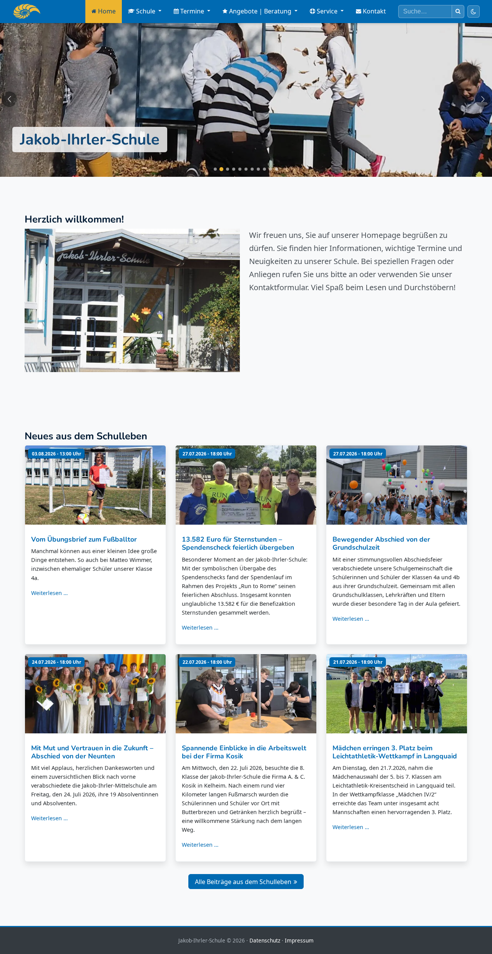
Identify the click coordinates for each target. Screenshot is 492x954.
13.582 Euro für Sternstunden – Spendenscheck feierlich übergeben (238, 543)
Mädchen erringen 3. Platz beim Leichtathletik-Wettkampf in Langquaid (394, 752)
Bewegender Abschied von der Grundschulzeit (381, 543)
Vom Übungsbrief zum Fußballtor (84, 539)
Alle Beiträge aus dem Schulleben (243, 882)
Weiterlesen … (49, 593)
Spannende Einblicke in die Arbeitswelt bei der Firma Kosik (244, 752)
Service (327, 11)
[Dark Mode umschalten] (473, 11)
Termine (192, 11)
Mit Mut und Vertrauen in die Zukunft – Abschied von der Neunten (92, 752)
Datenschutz (264, 940)
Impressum (299, 940)
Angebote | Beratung (260, 11)
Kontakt (374, 11)
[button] (9, 99)
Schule (145, 11)
